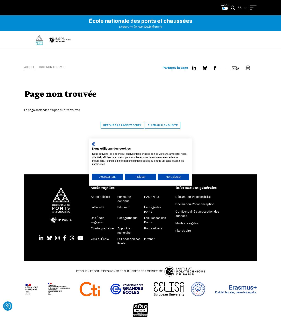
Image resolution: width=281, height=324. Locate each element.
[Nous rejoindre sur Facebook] (64, 238)
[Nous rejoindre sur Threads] (72, 238)
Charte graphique (102, 228)
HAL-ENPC (151, 196)
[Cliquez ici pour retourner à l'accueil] (53, 40)
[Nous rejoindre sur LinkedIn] (41, 238)
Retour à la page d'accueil (122, 125)
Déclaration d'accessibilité (193, 196)
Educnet (123, 207)
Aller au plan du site (163, 125)
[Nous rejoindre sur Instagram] (57, 238)
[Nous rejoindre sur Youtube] (80, 238)
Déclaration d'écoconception (194, 204)
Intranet (149, 239)
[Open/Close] (253, 8)
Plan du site (183, 230)
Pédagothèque (127, 218)
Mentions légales (186, 223)
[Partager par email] (235, 68)
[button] (242, 8)
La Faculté (98, 207)
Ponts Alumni (153, 228)
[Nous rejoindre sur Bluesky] (49, 238)
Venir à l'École (100, 239)
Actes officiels (100, 196)
